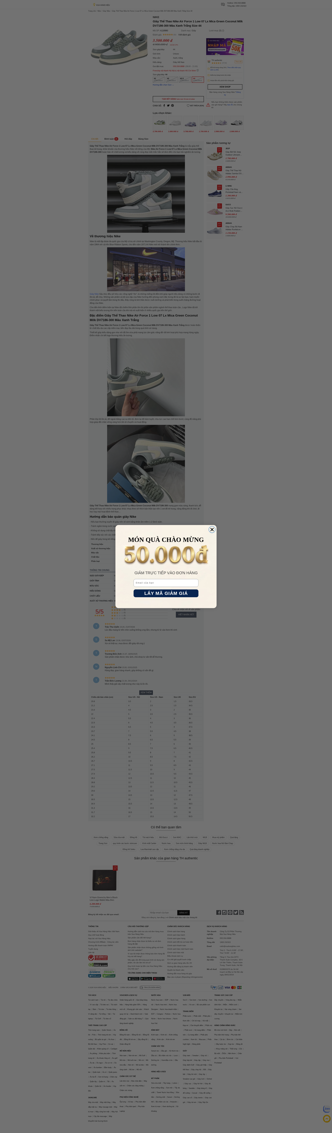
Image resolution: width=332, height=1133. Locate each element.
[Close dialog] (212, 529)
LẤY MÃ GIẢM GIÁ (166, 593)
